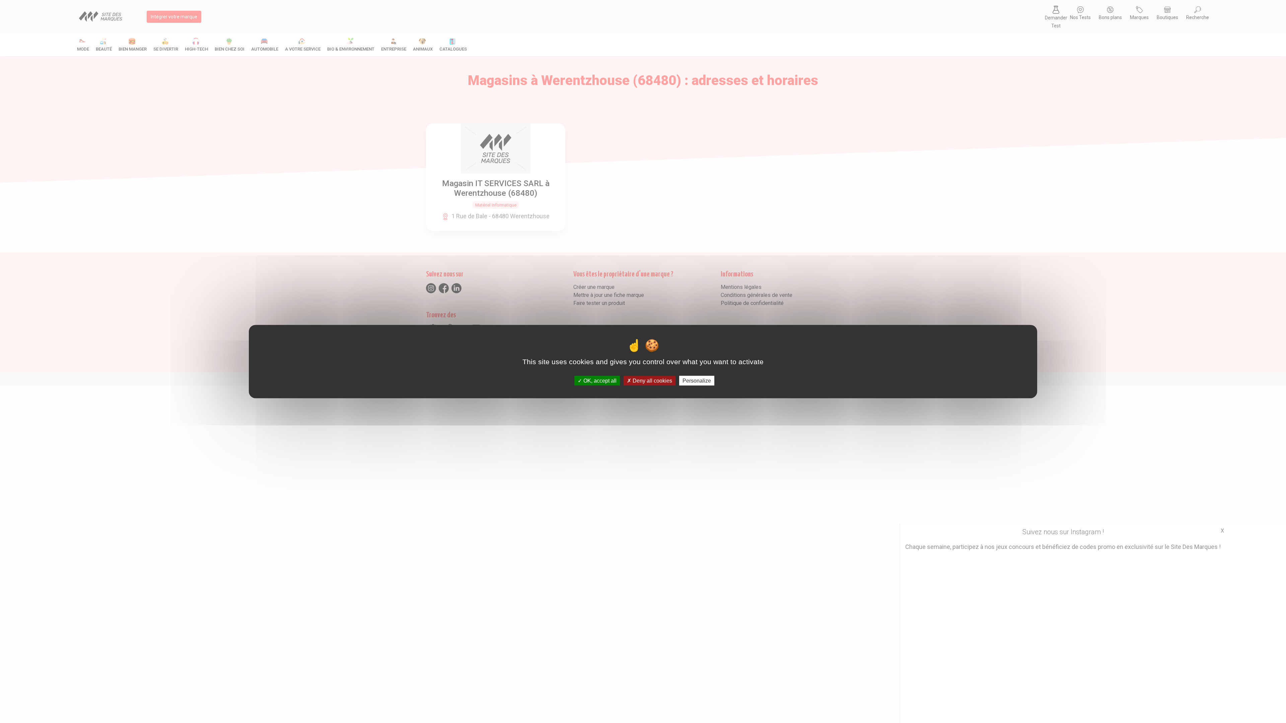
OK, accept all (599, 380)
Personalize (697, 380)
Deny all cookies (651, 380)
